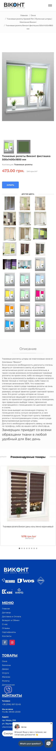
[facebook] (4, 642)
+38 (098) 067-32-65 (11, 704)
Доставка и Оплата (11, 616)
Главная (24, 15)
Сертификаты (9, 632)
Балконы (6, 665)
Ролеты (6, 681)
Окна (33, 15)
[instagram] (12, 642)
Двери (5, 669)
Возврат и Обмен (10, 620)
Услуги (5, 673)
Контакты (6, 636)
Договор (6, 612)
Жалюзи (6, 677)
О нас (5, 624)
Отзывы (6, 628)
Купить (10, 185)
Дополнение (8, 685)
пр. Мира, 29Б (9, 720)
